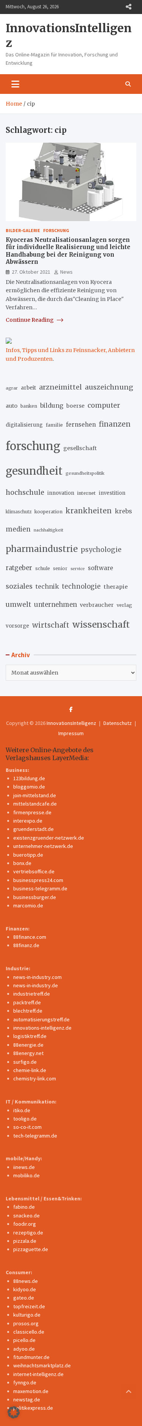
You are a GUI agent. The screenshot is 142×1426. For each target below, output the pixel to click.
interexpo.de (27, 820)
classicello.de (28, 1331)
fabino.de (24, 1206)
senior (60, 568)
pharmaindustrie (42, 549)
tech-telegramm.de (35, 1135)
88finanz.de (26, 945)
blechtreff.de (27, 1010)
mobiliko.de (26, 1175)
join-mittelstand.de (34, 795)
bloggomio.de (29, 786)
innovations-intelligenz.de (42, 1027)
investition (112, 493)
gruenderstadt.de (33, 829)
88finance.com (29, 937)
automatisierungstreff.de (41, 1019)
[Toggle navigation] (15, 84)
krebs (123, 511)
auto (11, 405)
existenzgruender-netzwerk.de (48, 837)
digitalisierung (24, 425)
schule (42, 568)
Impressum (71, 733)
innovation (60, 493)
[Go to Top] (128, 1392)
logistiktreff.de (30, 1036)
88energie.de (28, 1044)
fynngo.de (24, 1382)
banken (28, 406)
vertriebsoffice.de (34, 871)
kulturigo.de (27, 1314)
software (100, 568)
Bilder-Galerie (23, 230)
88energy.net (28, 1053)
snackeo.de (26, 1215)
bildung (51, 405)
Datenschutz (117, 723)
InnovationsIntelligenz (71, 723)
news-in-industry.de (35, 985)
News (66, 271)
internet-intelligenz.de (38, 1374)
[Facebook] (71, 709)
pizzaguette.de (30, 1249)
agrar (12, 388)
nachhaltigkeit (48, 530)
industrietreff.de (31, 993)
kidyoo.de (24, 1289)
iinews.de (24, 1167)
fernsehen (81, 424)
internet (86, 493)
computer (103, 405)
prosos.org (26, 1323)
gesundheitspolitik (85, 473)
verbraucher (97, 605)
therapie (116, 586)
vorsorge (17, 626)
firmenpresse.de (32, 812)
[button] (13, 1412)
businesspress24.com (38, 880)
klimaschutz (18, 511)
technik (47, 586)
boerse (75, 405)
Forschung (56, 230)
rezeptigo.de (28, 1232)
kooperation (48, 511)
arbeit (28, 387)
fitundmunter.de (31, 1357)
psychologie (101, 549)
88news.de (25, 1281)
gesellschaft (80, 448)
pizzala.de (24, 1240)
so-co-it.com (27, 1127)
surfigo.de (25, 1061)
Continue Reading (30, 319)
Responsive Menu (128, 7)
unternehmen (55, 605)
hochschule (25, 492)
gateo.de (23, 1297)
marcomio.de (28, 905)
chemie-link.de (29, 1070)
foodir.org (24, 1223)
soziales (19, 586)
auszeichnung (109, 387)
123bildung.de (29, 778)
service (77, 568)
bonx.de (22, 863)
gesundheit (34, 471)
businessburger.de (34, 897)
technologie (81, 587)
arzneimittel (60, 387)
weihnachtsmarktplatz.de (42, 1365)
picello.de (24, 1340)
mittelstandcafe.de (35, 803)
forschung (33, 446)
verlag (124, 605)
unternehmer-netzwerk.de (43, 846)
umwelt (18, 604)
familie (54, 425)
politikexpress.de (33, 1407)
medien (18, 529)
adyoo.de (24, 1348)
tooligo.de (25, 1118)
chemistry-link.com (34, 1078)
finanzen (115, 424)
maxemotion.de (30, 1391)
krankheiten (89, 511)
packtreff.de (27, 1002)
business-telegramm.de (40, 888)
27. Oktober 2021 (31, 271)
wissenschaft (101, 624)
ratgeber (19, 568)
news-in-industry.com (37, 977)
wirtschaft (50, 625)
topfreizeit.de (29, 1306)
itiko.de (21, 1110)
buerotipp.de (28, 854)
